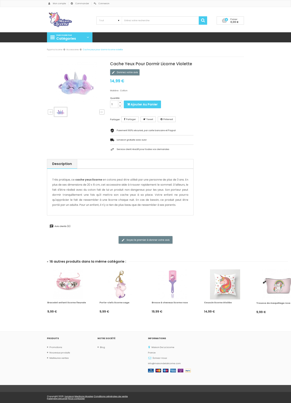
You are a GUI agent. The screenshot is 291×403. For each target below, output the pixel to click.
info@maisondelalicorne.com (164, 363)
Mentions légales (84, 396)
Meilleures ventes (59, 358)
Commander (82, 3)
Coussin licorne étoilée (218, 302)
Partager (131, 119)
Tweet (149, 119)
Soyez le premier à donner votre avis (148, 240)
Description (62, 163)
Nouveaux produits (60, 352)
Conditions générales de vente (111, 396)
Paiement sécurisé (57, 398)
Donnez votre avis (127, 72)
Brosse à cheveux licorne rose (170, 302)
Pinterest (168, 119)
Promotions (56, 347)
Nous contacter (76, 398)
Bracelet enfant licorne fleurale (66, 302)
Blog (102, 347)
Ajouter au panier (144, 104)
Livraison (69, 396)
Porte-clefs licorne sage (114, 302)
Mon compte (59, 3)
